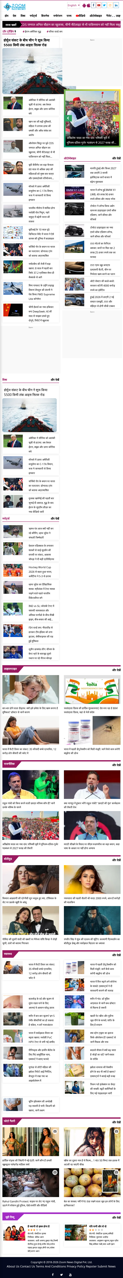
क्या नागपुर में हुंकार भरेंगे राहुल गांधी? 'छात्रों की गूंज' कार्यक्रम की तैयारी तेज (92, 805)
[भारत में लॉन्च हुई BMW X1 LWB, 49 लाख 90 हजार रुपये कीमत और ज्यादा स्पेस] (74, 193)
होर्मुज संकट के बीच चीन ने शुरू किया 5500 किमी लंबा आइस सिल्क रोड (27, 42)
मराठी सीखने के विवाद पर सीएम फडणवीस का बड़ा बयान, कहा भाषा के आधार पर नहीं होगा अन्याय (92, 846)
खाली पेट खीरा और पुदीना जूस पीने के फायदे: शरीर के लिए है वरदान (102, 1020)
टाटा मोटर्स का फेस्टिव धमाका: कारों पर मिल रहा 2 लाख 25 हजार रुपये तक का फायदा (103, 250)
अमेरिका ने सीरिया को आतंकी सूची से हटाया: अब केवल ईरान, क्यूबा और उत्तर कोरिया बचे (42, 106)
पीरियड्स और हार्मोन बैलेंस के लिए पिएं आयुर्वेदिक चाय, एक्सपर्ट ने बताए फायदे (42, 1054)
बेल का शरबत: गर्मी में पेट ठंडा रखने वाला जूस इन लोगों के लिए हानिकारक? (91, 1203)
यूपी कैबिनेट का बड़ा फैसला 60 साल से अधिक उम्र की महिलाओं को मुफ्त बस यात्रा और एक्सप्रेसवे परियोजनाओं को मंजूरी (41, 171)
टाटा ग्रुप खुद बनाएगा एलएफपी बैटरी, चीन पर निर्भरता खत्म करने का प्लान (102, 269)
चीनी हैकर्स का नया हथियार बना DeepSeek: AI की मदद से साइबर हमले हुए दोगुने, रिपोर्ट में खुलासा (41, 313)
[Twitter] (104, 5)
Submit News (107, 1266)
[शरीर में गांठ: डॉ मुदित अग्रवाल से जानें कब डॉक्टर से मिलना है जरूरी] (74, 1001)
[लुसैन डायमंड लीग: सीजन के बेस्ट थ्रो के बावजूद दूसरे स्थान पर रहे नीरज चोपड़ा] (13, 652)
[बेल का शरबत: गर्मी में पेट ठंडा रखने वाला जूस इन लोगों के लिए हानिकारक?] (92, 1182)
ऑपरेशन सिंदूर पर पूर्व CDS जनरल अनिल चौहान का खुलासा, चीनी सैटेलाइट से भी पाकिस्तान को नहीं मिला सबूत (42, 150)
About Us (13, 1266)
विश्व (23, 16)
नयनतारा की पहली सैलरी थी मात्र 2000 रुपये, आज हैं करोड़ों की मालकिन (92, 900)
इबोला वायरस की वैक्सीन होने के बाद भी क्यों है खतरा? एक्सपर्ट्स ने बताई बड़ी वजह (102, 1071)
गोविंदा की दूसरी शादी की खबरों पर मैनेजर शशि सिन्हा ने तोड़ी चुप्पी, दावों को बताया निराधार (29, 941)
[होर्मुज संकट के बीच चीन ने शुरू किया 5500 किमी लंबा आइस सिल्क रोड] (39, 71)
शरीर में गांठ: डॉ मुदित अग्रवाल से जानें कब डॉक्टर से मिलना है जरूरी (102, 1003)
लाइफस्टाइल (10, 669)
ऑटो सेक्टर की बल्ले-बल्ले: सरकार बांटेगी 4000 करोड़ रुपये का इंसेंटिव (102, 285)
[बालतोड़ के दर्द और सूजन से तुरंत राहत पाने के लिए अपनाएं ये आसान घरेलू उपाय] (13, 1001)
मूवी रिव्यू (10, 1217)
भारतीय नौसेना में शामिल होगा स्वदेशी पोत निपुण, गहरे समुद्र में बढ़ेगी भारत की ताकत (42, 214)
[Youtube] (98, 5)
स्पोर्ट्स (33, 16)
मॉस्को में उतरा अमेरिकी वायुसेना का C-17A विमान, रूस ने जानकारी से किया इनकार (41, 193)
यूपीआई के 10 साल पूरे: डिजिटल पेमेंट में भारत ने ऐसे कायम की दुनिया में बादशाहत (41, 234)
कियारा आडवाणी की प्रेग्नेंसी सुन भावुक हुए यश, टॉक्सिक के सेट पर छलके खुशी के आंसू (29, 900)
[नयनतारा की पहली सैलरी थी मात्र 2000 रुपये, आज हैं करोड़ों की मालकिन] (92, 879)
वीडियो (81, 16)
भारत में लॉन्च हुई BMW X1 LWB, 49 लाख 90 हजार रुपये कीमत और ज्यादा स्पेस (103, 194)
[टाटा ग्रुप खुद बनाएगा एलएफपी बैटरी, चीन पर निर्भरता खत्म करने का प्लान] (74, 268)
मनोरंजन (57, 16)
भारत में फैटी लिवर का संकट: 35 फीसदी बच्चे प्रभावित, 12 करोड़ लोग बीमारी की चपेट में (29, 751)
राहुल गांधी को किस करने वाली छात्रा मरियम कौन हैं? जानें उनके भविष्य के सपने (28, 805)
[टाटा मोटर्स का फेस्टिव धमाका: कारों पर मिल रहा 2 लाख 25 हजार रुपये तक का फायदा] (74, 246)
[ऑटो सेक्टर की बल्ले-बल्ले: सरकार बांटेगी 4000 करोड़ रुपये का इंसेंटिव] (74, 284)
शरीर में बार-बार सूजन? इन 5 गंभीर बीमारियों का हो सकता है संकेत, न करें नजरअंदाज (42, 1020)
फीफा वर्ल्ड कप (54, 31)
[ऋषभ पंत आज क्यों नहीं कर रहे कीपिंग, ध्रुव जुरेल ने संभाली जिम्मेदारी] (13, 531)
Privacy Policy (76, 1266)
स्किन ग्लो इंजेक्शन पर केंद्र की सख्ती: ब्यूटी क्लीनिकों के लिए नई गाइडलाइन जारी (103, 1089)
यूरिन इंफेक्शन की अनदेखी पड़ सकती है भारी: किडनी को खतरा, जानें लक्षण (42, 1106)
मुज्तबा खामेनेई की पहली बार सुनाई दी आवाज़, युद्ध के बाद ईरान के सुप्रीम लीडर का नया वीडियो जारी (41, 505)
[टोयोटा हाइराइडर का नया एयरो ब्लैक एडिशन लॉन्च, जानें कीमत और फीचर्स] (74, 230)
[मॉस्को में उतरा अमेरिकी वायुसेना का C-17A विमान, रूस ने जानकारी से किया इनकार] (13, 189)
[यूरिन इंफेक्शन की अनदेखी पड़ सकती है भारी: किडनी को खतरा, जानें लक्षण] (13, 1104)
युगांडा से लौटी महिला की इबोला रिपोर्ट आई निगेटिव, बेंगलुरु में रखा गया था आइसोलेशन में (40, 1073)
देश (14, 16)
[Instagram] (110, 5)
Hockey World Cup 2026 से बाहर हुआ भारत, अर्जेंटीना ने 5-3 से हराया (40, 571)
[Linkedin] (116, 5)
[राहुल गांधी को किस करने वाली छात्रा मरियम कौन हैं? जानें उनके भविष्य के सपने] (30, 784)
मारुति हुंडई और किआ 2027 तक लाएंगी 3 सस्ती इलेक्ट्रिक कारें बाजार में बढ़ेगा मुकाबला (103, 175)
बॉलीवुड (8, 859)
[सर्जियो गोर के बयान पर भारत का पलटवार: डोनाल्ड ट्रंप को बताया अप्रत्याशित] (13, 249)
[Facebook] (93, 5)
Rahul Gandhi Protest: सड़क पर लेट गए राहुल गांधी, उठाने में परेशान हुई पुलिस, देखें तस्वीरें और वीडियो (29, 1203)
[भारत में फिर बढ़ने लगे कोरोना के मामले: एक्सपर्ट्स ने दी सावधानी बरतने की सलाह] (74, 984)
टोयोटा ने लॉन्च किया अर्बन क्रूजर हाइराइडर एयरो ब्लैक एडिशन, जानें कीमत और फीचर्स (103, 212)
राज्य (69, 16)
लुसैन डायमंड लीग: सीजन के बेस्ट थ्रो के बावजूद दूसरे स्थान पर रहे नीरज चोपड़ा (42, 653)
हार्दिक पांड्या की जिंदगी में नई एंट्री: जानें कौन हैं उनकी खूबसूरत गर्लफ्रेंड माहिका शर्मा (27, 1162)
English (72, 5)
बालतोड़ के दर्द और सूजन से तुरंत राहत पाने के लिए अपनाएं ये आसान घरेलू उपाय (41, 1003)
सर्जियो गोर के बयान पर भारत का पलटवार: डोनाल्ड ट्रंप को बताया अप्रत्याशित (42, 251)
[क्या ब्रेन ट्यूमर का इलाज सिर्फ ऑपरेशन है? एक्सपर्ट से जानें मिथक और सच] (74, 1036)
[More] (112, 16)
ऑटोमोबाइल (96, 16)
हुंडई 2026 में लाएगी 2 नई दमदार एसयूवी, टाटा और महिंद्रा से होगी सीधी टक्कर (102, 301)
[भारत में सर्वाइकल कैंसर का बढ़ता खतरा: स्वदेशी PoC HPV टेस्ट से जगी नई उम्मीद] (13, 1036)
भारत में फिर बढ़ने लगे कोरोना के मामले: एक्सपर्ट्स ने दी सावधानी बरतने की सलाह (103, 986)
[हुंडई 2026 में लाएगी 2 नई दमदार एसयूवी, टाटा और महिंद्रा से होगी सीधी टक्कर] (74, 300)
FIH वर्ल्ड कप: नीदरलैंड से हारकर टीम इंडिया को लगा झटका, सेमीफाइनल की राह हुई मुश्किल (41, 634)
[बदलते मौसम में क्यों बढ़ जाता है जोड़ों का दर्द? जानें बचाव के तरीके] (74, 1053)
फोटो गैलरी (9, 1121)
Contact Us (27, 1266)
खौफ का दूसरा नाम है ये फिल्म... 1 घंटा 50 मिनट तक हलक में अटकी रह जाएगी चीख (91, 1162)
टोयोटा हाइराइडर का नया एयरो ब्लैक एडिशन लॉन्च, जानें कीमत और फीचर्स (101, 232)
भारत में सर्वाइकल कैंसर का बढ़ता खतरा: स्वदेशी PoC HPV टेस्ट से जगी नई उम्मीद (42, 1037)
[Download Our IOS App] (88, 5)
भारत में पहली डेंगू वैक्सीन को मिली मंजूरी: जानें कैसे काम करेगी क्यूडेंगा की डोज (92, 751)
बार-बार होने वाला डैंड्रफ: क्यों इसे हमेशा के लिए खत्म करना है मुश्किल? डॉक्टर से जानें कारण (30, 710)
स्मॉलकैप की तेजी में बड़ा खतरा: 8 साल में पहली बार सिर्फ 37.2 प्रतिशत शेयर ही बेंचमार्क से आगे (41, 270)
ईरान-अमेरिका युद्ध (32, 31)
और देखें (55, 380)
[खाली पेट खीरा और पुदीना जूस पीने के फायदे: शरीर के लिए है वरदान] (74, 1018)
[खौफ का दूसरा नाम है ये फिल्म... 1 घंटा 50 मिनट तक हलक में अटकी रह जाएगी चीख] (92, 1141)
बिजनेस (45, 16)
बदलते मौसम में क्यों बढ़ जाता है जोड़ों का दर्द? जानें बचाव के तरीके (103, 1054)
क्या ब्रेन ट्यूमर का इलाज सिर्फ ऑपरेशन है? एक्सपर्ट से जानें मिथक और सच (103, 1037)
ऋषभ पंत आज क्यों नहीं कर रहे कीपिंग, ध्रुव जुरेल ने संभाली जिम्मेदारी (41, 533)
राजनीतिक (9, 764)
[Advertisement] (31, 351)
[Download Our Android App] (84, 5)
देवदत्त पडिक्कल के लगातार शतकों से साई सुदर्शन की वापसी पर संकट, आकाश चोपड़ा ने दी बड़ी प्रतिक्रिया (41, 552)
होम (6, 16)
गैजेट (108, 16)
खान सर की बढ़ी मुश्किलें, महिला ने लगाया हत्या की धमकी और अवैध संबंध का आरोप (40, 128)
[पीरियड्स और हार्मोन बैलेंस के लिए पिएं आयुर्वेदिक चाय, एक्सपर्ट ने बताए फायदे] (13, 1053)
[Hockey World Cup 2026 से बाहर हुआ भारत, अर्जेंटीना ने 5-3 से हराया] (13, 570)
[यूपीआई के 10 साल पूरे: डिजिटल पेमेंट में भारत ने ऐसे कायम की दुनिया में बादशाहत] (13, 232)
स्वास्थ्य (8, 954)
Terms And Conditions (51, 1266)
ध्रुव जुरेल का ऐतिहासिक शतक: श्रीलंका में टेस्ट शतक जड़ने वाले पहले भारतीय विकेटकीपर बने (42, 591)
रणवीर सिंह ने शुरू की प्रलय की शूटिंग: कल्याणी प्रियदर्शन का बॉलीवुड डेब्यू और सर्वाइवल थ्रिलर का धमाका (92, 941)
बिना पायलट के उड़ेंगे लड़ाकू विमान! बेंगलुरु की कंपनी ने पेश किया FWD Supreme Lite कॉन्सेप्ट (42, 292)
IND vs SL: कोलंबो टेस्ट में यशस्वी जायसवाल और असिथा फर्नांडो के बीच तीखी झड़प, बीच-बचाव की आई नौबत (41, 613)
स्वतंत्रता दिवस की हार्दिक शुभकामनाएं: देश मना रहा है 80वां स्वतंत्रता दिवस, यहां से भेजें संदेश (91, 710)
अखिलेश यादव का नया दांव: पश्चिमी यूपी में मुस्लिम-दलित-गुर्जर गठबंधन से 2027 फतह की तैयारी (30, 846)
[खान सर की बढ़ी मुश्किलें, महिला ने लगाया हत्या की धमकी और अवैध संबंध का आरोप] (13, 124)
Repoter (91, 1266)
